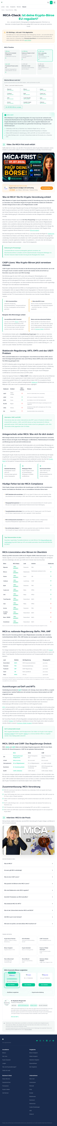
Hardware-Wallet (39, 329)
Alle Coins (4, 1056)
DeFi (19, 690)
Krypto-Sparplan (6, 1059)
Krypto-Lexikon (6, 1089)
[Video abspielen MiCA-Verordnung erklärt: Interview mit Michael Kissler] (28, 840)
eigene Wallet (27, 40)
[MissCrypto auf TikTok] (50, 1040)
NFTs (3, 707)
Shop (30, 1089)
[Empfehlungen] (51, 2)
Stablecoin (34, 382)
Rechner (19, 6)
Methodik (31, 1086)
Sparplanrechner (6, 1082)
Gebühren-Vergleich (34, 1059)
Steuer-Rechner (6, 1078)
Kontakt (31, 1093)
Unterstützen (32, 1082)
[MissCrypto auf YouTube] (37, 1040)
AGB (30, 1110)
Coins (7, 6)
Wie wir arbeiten (28, 1029)
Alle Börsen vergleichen (11, 992)
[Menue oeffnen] (54, 2)
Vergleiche (12, 6)
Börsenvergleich (34, 230)
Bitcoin (16, 321)
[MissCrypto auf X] (43, 1040)
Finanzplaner (5, 1086)
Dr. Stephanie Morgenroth (18, 1000)
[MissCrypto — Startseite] (5, 2)
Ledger (4, 1063)
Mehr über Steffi (14, 1016)
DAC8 (7, 747)
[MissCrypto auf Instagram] (40, 1040)
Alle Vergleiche (33, 1067)
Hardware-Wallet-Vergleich (24, 723)
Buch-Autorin (34, 1005)
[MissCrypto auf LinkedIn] (46, 1040)
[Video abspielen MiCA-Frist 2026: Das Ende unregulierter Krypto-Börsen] (28, 167)
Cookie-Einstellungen (34, 1107)
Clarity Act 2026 (6, 1070)
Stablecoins (51, 233)
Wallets (11, 721)
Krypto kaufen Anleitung (37, 992)
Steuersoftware (33, 1063)
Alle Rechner (5, 1093)
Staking (26, 733)
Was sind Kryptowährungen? (9, 1067)
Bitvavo (4, 1052)
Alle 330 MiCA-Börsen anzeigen (13, 107)
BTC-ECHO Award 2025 (23, 1005)
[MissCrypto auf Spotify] (53, 1040)
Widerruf (31, 1114)
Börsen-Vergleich (33, 1052)
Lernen (3, 6)
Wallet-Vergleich (33, 1056)
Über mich (32, 1078)
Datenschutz (32, 1103)
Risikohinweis (32, 1096)
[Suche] (48, 2)
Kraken (51, 650)
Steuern (24, 6)
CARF (13, 747)
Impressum (32, 1100)
